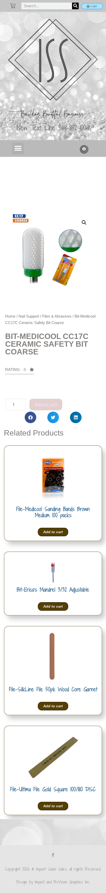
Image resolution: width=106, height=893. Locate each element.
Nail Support (29, 316)
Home (10, 316)
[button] (18, 148)
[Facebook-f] (53, 855)
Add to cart (45, 404)
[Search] (75, 6)
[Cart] (13, 6)
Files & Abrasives (57, 316)
